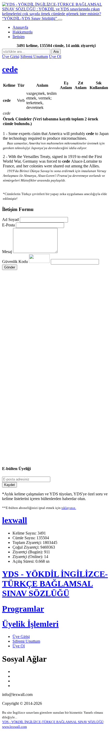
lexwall (14, 520)
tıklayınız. (68, 508)
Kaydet (9, 485)
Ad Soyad (10, 219)
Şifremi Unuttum (34, 56)
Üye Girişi (10, 56)
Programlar (23, 608)
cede (10, 69)
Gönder (9, 267)
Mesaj (7, 251)
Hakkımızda (23, 32)
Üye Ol (55, 56)
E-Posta (8, 225)
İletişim (18, 36)
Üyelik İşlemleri (30, 624)
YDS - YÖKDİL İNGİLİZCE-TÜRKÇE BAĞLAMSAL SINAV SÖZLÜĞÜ (55, 583)
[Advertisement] (56, 315)
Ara (56, 52)
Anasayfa (20, 27)
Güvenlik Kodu (15, 261)
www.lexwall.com (14, 727)
